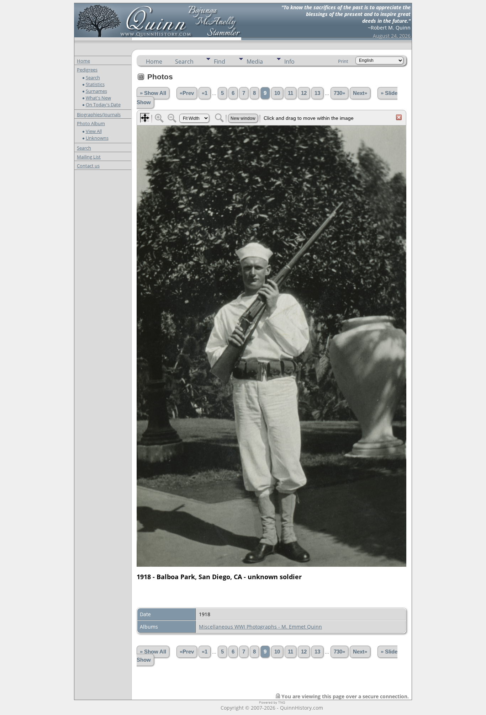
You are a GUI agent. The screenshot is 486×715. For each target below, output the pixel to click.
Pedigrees (87, 69)
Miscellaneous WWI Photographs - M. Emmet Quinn (260, 626)
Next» (360, 93)
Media (255, 61)
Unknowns (97, 138)
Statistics (95, 84)
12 (304, 93)
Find (219, 61)
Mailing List (89, 157)
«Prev (187, 93)
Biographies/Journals (99, 114)
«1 (204, 93)
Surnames (96, 91)
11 (290, 93)
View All (94, 131)
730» (339, 93)
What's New (98, 98)
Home (83, 61)
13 (317, 93)
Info (289, 61)
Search (93, 77)
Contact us (88, 165)
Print (343, 61)
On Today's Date (103, 104)
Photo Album (91, 123)
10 (277, 93)
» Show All (153, 93)
